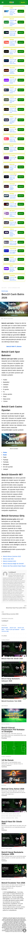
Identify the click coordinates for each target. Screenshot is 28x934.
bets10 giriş (5, 291)
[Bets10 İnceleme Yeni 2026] (14, 691)
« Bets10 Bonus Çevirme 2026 (10, 614)
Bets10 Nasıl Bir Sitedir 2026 (12, 658)
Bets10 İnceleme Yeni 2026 (11, 701)
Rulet (5, 455)
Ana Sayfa (4, 287)
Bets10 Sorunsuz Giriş (14, 287)
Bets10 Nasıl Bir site (15, 815)
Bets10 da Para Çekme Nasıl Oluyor (14, 566)
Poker (5, 452)
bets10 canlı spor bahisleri (12, 629)
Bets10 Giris (16, 813)
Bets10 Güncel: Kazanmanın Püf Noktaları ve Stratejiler (13, 730)
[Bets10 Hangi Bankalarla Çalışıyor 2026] (14, 669)
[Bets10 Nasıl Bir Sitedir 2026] (14, 649)
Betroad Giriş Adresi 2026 (13, 789)
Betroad (4, 785)
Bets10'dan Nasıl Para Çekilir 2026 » (16, 608)
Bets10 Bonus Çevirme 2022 (12, 556)
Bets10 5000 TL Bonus (14, 346)
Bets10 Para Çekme (7, 848)
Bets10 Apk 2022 (8, 559)
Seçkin (23, 2)
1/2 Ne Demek (8, 760)
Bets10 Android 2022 (9, 561)
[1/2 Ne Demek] (14, 748)
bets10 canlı (13, 627)
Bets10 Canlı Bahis (7, 813)
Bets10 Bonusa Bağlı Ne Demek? (13, 563)
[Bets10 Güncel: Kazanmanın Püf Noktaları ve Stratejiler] (14, 715)
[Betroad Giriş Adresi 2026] (14, 776)
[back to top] (24, 930)
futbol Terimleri (6, 756)
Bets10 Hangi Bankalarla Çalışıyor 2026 (12, 853)
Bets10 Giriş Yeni (6, 879)
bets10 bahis (5, 627)
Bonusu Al (21, 11)
